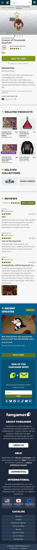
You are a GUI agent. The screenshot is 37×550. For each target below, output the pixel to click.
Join (18, 396)
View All (30, 310)
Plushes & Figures (18, 523)
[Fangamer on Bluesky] (10, 401)
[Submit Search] (30, 2)
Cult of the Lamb (8, 38)
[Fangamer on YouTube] (26, 401)
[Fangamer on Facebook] (14, 401)
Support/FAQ (18, 472)
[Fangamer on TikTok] (22, 401)
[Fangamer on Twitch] (30, 401)
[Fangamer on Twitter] (6, 401)
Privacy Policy (14, 548)
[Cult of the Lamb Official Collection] (10, 181)
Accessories (18, 539)
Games (18, 519)
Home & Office (18, 526)
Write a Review (28, 203)
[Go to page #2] (17, 36)
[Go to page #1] (15, 36)
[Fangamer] (7, 2)
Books (18, 529)
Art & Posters (18, 536)
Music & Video (18, 533)
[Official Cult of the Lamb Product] (4, 47)
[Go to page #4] (22, 36)
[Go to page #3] (19, 36)
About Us (18, 445)
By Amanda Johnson (18, 46)
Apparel (18, 516)
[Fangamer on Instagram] (18, 401)
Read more (18, 355)
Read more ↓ (7, 251)
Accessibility (23, 548)
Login (12, 63)
